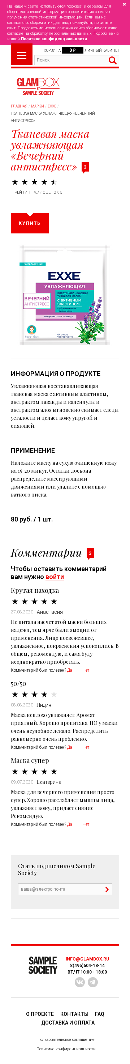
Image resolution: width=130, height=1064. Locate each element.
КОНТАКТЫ (74, 1014)
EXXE (52, 106)
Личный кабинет (101, 50)
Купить (30, 223)
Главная (19, 106)
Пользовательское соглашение (66, 1039)
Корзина (52, 50)
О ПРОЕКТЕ (40, 1014)
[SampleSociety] (38, 86)
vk (80, 982)
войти (55, 576)
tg (93, 982)
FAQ (99, 1014)
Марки (37, 106)
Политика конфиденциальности (66, 1049)
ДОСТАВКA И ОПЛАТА (68, 1023)
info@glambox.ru (87, 959)
